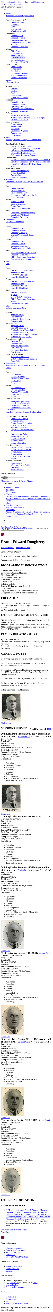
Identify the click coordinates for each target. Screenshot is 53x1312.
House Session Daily (19, 434)
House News (11, 1297)
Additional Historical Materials (38, 499)
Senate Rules (16, 126)
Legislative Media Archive (21, 403)
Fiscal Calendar (17, 197)
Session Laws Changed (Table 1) (24, 334)
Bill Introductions (17, 272)
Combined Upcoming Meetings (23, 213)
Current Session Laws (19, 303)
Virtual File (21, 499)
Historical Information (14, 1248)
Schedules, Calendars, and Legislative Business (24, 182)
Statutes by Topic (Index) (20, 319)
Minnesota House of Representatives (20, 16)
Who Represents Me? (19, 31)
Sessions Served (7, 548)
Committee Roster (18, 38)
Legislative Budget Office (21, 146)
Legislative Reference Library (22, 151)
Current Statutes (17, 317)
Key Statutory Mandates (22, 514)
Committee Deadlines (19, 47)
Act (26, 275)
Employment (16, 29)
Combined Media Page (20, 401)
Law (7, 306)
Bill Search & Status (19, 292)
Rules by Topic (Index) (20, 346)
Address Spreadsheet (19, 78)
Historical (9, 494)
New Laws (15, 467)
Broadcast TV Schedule (20, 215)
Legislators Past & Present (21, 450)
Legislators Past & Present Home (14, 527)
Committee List (17, 36)
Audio (22, 374)
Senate (8, 80)
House (8, 13)
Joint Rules (15, 71)
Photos (13, 383)
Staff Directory (44, 512)
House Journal (16, 67)
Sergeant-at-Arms (18, 60)
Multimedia (10, 363)
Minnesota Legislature (12, 4)
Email (35, 1283)
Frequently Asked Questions (17, 1257)
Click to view (6, 723)
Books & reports (17, 469)
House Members (17, 22)
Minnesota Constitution (20, 357)
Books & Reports (12, 487)
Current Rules (16, 343)
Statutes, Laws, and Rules (16, 308)
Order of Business (18, 191)
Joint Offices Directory (20, 171)
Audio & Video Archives (20, 379)
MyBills (14, 295)
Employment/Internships (15, 1250)
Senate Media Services (19, 394)
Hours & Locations (30, 512)
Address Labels (17, 133)
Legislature (10, 496)
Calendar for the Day (19, 193)
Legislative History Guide (21, 447)
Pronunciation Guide (19, 75)
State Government (22, 496)
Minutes (14, 44)
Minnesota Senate (13, 82)
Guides (8, 501)
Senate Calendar (17, 206)
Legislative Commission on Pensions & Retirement (30, 162)
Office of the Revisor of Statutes (23, 155)
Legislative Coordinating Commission (25, 148)
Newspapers (11, 492)
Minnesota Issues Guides (20, 465)
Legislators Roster (18, 438)
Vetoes (13, 301)
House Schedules (17, 188)
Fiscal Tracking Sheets (19, 277)
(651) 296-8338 (12, 1283)
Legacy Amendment (19, 177)
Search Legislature (8, 7)
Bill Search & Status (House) (22, 270)
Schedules (10, 179)
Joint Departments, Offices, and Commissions (23, 140)
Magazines (10, 490)
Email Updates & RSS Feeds (17, 1303)
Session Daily (16, 381)
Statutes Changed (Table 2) (21, 337)
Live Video (15, 374)
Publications (10, 410)
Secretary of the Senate (20, 115)
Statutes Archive (17, 321)
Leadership (15, 24)
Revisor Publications (19, 427)
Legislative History (13, 505)
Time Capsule (11, 499)
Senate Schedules (17, 202)
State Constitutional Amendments (24, 359)
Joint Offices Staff (18, 173)
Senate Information (18, 443)
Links (8, 503)
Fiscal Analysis (17, 53)
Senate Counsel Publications (22, 423)
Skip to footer (38, 2)
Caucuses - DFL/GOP (19, 62)
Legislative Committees (15, 222)
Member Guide (17, 441)
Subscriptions (16, 135)
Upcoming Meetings (19, 40)
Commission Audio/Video (21, 408)
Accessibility (16, 175)
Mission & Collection (14, 512)
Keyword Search (17, 315)
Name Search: (6, 1232)
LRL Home (5, 528)
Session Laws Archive (19, 332)
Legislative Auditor (18, 425)
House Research (17, 55)
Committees (10, 219)
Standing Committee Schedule (22, 42)
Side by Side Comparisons (21, 259)
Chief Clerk (15, 51)
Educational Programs (19, 73)
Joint (8, 137)
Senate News (11, 1299)
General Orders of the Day (21, 208)
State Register (16, 352)
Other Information (23, 548)
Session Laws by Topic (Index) (23, 330)
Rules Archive (16, 348)
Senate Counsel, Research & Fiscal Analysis (28, 117)
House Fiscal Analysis (19, 419)
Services (9, 514)
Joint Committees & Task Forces (23, 253)
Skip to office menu (25, 2)
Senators (14, 89)
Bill (21, 275)
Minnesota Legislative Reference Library (17, 481)
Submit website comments (16, 1287)
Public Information (18, 58)
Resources (20, 507)
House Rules (16, 69)
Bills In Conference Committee (23, 257)
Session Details (24, 737)
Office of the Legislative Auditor (23, 153)
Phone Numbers (12, 1285)
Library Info (10, 510)
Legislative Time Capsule (21, 456)
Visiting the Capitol (13, 1252)
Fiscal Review (16, 463)
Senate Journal (16, 124)
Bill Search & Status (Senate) (22, 281)
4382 (49, 729)
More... (14, 166)
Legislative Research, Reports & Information (23, 412)
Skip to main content (9, 2)
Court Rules (15, 361)
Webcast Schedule (18, 377)
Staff (13, 27)
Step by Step (11, 507)
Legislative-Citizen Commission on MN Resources (30, 160)
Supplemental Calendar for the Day (24, 195)
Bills (7, 261)
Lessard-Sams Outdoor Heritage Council (27, 164)
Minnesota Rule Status (19, 350)
